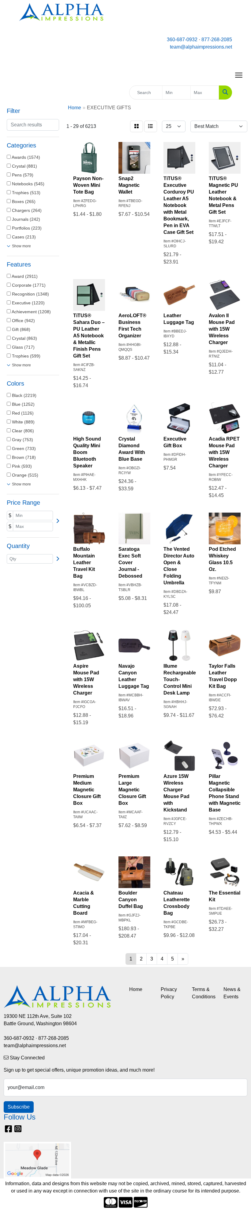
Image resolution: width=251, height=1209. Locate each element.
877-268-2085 (216, 39)
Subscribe (19, 1106)
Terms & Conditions (203, 993)
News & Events (232, 993)
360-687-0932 (182, 39)
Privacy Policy (169, 993)
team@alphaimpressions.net (201, 46)
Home (135, 989)
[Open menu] (239, 75)
